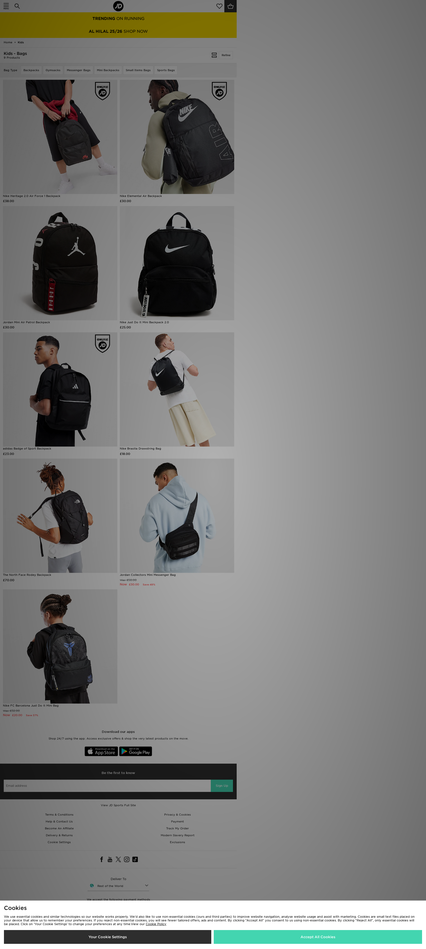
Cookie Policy (156, 924)
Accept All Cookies (318, 937)
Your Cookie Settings (108, 937)
